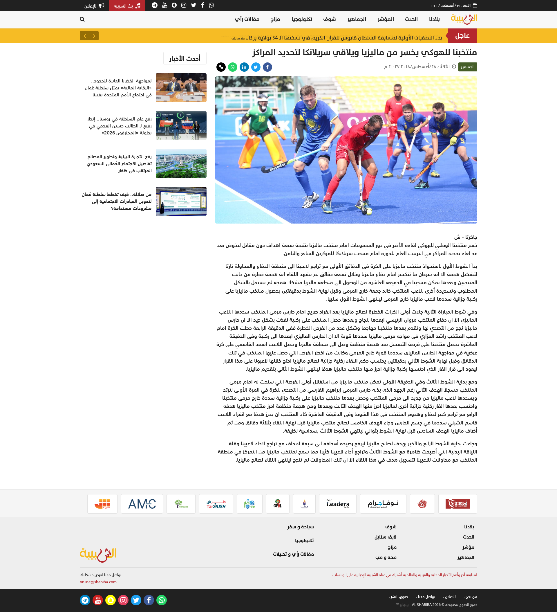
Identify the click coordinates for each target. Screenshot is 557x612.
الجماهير (356, 19)
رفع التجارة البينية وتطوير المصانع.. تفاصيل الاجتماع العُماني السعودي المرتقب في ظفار (118, 163)
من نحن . (470, 597)
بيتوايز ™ (402, 605)
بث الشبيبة (124, 5)
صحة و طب (386, 557)
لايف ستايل (386, 537)
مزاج (275, 19)
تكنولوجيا (302, 19)
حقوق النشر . (398, 597)
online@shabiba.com (98, 582)
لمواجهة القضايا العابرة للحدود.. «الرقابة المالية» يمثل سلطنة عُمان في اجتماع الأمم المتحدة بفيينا (118, 87)
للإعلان (90, 5)
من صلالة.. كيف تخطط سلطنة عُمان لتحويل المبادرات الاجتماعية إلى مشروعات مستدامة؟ (117, 201)
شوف (329, 19)
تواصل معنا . (425, 597)
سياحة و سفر (300, 527)
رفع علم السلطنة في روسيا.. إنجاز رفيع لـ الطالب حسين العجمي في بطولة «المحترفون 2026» (332, 35)
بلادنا (434, 19)
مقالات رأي (247, 19)
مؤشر (468, 547)
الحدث (411, 19)
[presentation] (94, 35)
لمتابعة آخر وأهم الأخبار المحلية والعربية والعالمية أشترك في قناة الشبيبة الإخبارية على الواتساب (404, 575)
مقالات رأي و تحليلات (293, 554)
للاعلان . (449, 597)
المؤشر (385, 19)
